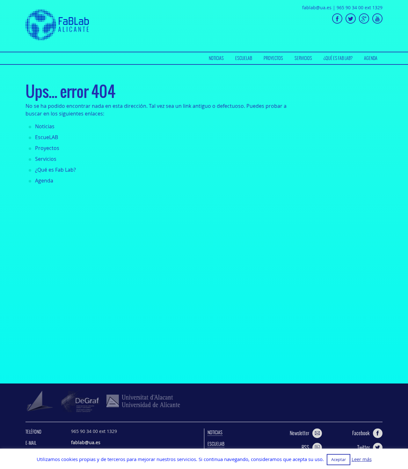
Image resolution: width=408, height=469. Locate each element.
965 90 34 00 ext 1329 (359, 7)
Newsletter (299, 432)
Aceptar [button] (338, 459)
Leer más (362, 459)
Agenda (370, 58)
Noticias (216, 58)
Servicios (303, 58)
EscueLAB (243, 58)
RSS (305, 447)
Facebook (361, 432)
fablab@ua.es (317, 7)
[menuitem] (216, 58)
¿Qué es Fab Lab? (338, 58)
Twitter (363, 447)
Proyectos (273, 58)
